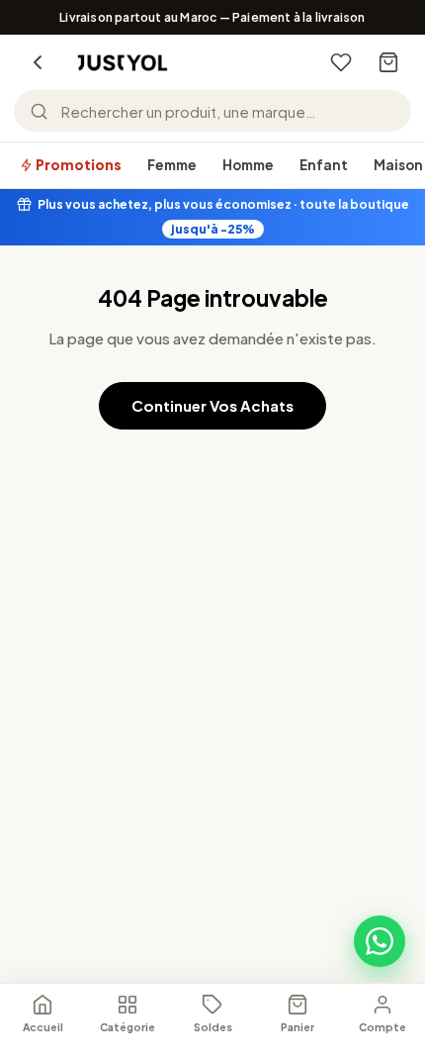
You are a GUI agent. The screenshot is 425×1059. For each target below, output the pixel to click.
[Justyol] (122, 62)
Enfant (323, 164)
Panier (297, 1026)
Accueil (43, 1026)
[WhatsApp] (379, 941)
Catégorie (127, 1026)
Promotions (78, 164)
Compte (382, 1026)
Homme (248, 164)
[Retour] (37, 62)
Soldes (213, 1026)
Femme (172, 164)
